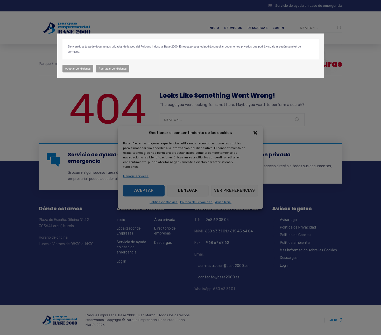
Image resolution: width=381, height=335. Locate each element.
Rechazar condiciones (112, 68)
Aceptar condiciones (78, 68)
